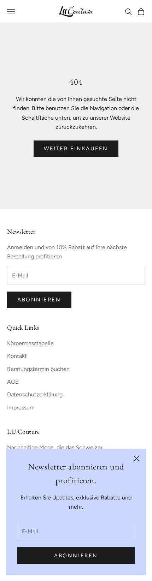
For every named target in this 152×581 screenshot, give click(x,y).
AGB (13, 381)
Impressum (21, 407)
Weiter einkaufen (76, 148)
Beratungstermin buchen (38, 369)
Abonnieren (76, 555)
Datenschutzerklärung (35, 394)
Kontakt (17, 356)
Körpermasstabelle (30, 343)
